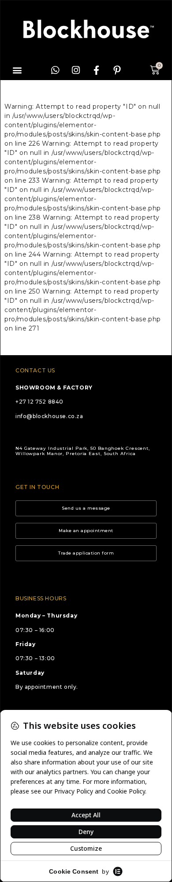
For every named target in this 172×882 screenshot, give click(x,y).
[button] (17, 70)
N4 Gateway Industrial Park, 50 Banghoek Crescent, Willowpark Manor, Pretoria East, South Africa (82, 450)
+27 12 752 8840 (39, 401)
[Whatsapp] (55, 70)
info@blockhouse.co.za (49, 416)
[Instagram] (76, 70)
